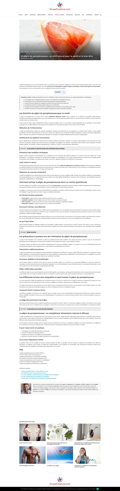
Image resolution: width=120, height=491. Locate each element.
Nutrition (50, 14)
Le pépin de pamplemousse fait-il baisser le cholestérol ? (33, 363)
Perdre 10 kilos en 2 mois (25, 442)
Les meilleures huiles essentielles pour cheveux (34, 373)
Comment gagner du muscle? (26, 465)
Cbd (83, 14)
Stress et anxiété (59, 14)
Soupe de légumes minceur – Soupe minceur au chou (35, 371)
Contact (96, 14)
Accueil (21, 14)
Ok (97, 488)
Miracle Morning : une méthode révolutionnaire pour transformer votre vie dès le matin (87, 443)
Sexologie (77, 14)
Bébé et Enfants (42, 14)
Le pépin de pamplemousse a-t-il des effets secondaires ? (33, 356)
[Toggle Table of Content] (62, 92)
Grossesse (32, 14)
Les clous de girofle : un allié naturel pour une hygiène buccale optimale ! (40, 374)
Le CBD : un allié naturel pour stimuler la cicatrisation (35, 376)
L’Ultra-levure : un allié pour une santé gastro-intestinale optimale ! (39, 378)
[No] (118, 489)
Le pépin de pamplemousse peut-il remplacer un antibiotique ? (34, 360)
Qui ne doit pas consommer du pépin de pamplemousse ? (33, 358)
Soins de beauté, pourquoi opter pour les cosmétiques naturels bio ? (57, 443)
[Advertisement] (60, 73)
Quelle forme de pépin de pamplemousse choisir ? (31, 361)
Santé (26, 14)
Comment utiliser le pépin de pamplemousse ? (30, 354)
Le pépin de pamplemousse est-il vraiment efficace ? (32, 353)
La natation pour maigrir (53, 465)
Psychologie (69, 14)
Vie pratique (89, 14)
